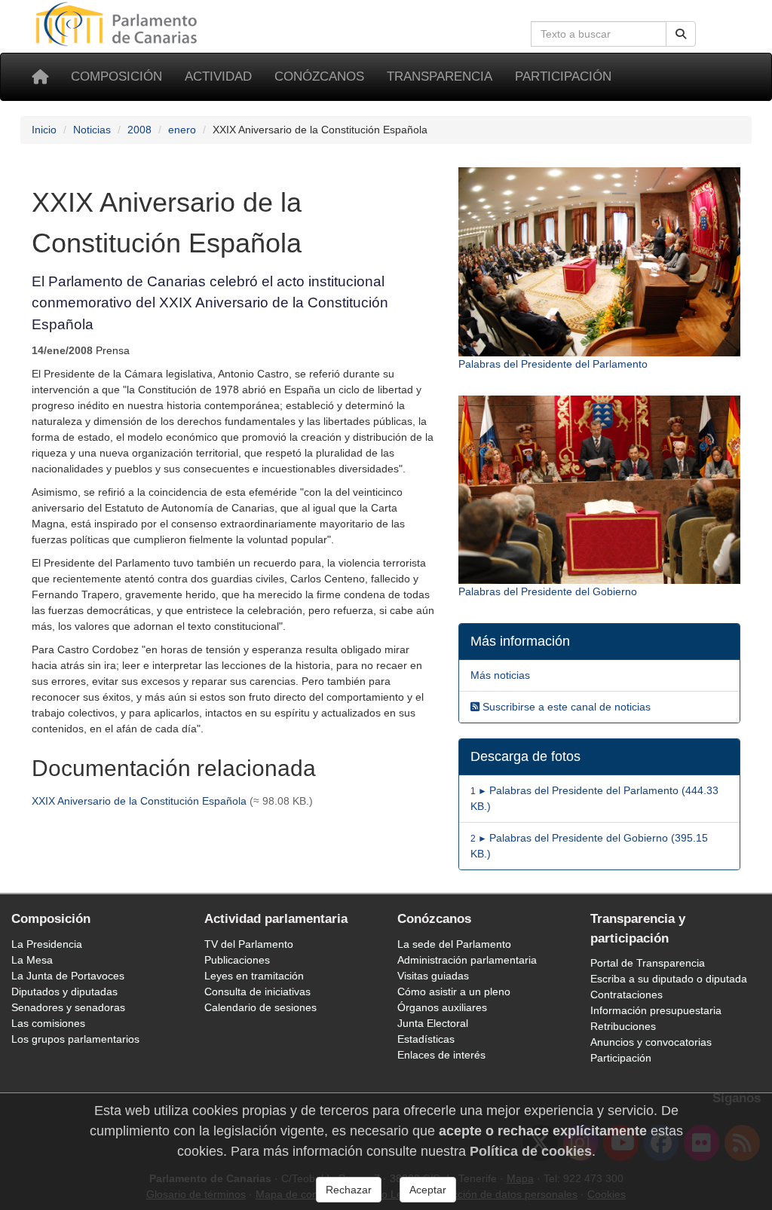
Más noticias (500, 675)
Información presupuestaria (655, 1010)
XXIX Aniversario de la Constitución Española (139, 801)
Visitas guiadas (433, 976)
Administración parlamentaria (467, 960)
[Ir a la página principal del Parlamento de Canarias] (118, 23)
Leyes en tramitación (254, 976)
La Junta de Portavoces (67, 976)
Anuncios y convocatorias (651, 1042)
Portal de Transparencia (647, 963)
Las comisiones (48, 1023)
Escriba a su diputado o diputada (668, 979)
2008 (139, 130)
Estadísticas (426, 1039)
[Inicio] (40, 76)
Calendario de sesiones (260, 1007)
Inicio (44, 130)
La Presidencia (46, 944)
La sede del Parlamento (454, 944)
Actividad (218, 76)
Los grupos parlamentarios (75, 1039)
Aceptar (427, 1190)
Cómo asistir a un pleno (453, 991)
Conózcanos (319, 76)
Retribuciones (623, 1026)
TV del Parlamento (248, 944)
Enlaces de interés (441, 1055)
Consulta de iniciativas (257, 991)
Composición (116, 76)
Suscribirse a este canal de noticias (565, 707)
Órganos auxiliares (442, 1007)
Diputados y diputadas (64, 991)
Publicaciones (237, 960)
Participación (563, 76)
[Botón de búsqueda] (681, 34)
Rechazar (349, 1190)
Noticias (92, 130)
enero (182, 130)
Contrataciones (626, 994)
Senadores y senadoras (68, 1007)
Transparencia (439, 76)
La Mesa (32, 960)
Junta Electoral (432, 1023)
